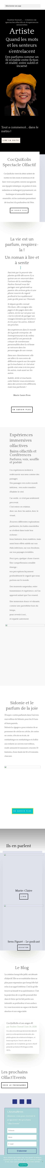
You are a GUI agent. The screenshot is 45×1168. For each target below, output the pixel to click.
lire (24, 896)
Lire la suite (11, 140)
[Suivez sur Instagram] (14, 1101)
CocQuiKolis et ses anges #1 (19, 1023)
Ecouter (24, 947)
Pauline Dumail (17, 1027)
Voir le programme (14, 1085)
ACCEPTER (23, 1165)
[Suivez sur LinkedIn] (29, 1101)
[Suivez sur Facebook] (22, 1101)
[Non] (42, 1161)
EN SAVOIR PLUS (19, 210)
